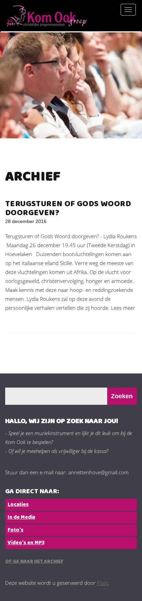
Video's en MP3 (26, 543)
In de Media (21, 517)
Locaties (18, 504)
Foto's (15, 530)
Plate (102, 582)
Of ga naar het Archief (34, 562)
